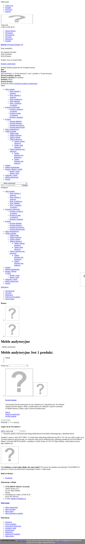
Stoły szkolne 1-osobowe (15, 92)
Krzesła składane (16, 121)
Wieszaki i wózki (11, 175)
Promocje (8, 522)
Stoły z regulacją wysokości (15, 104)
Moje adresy (9, 511)
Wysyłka (8, 37)
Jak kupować (9, 35)
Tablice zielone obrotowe (19, 142)
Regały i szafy (15, 171)
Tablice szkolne (10, 131)
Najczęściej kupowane (13, 526)
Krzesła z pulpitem (16, 117)
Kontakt (8, 8)
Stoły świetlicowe (16, 99)
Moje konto (5, 503)
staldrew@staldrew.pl (18, 499)
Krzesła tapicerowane (17, 127)
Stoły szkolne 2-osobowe (15, 96)
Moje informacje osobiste (14, 513)
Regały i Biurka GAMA (13, 169)
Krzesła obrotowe (16, 123)
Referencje (9, 39)
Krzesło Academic (11, 400)
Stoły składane (15, 101)
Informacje (4, 287)
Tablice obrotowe (16, 139)
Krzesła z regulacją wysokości (16, 110)
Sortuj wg (4, 366)
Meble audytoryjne (11, 177)
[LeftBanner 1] (12, 320)
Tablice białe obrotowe (18, 146)
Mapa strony (9, 536)
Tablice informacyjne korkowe (18, 161)
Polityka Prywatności (12, 297)
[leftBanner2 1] (12, 336)
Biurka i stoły (14, 173)
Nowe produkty (10, 524)
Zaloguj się (9, 6)
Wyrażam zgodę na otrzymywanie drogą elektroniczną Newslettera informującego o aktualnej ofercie (39, 434)
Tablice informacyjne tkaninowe (18, 155)
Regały (7, 179)
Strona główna (10, 31)
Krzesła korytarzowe (17, 125)
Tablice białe (14, 133)
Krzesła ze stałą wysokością (15, 114)
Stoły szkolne (10, 89)
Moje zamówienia (11, 507)
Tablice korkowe (15, 135)
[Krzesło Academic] (26, 396)
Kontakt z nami (10, 528)
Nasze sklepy (10, 299)
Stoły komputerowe (12, 129)
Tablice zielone (15, 137)
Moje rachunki (10, 509)
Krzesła (8, 119)
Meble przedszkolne (12, 167)
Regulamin (9, 33)
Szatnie (7, 165)
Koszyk (8, 12)
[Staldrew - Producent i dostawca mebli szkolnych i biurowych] (17, 23)
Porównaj (8, 10)
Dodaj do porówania (12, 414)
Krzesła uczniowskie (12, 107)
